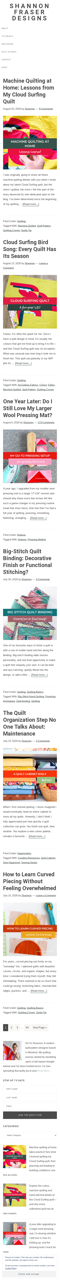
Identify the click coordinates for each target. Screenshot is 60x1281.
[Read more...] (31, 204)
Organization (24, 853)
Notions (21, 535)
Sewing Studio (29, 862)
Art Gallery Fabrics (28, 385)
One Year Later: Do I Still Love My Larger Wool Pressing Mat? (27, 408)
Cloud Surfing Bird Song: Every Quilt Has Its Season (29, 249)
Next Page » (40, 1027)
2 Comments (43, 579)
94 (27, 1027)
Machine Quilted (27, 226)
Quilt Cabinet (48, 858)
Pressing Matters (37, 539)
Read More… (44, 1070)
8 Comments (46, 109)
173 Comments (46, 422)
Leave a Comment (46, 895)
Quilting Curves (11, 230)
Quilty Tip (26, 230)
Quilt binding (23, 701)
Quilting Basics (35, 692)
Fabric (51, 385)
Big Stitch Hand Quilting (31, 696)
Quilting (21, 221)
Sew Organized (11, 862)
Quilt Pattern (44, 226)
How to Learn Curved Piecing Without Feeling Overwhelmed (29, 881)
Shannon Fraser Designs (30, 12)
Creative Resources (29, 858)
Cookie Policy (11, 1268)
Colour (43, 385)
